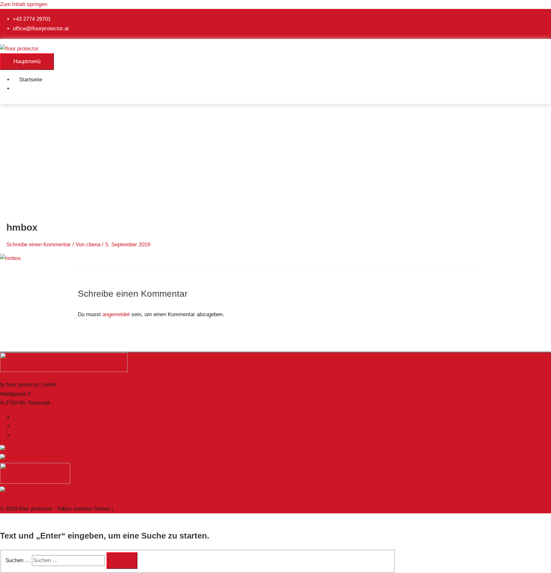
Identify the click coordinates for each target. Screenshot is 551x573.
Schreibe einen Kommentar (38, 245)
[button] (21, 89)
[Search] (122, 560)
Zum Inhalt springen (23, 4)
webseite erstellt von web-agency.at (157, 509)
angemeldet (116, 314)
